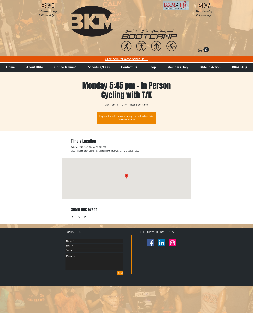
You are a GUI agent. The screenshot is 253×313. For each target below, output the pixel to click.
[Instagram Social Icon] (172, 242)
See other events (126, 119)
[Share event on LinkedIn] (85, 217)
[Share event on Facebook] (72, 217)
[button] (203, 49)
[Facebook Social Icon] (150, 242)
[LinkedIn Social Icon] (161, 242)
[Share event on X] (78, 217)
